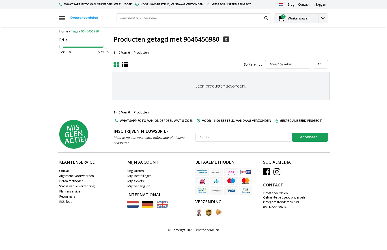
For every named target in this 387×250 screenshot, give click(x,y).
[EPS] (231, 172)
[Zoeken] (266, 18)
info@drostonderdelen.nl (281, 202)
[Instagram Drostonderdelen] (276, 173)
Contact (65, 171)
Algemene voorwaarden (76, 176)
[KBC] (216, 181)
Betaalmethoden (71, 181)
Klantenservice (69, 191)
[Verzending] (198, 213)
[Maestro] (231, 181)
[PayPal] (216, 190)
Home (63, 31)
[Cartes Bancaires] (216, 172)
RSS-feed (65, 201)
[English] (162, 207)
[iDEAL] (202, 181)
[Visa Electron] (245, 190)
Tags (74, 31)
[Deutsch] (147, 207)
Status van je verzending (77, 186)
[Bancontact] (202, 190)
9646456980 (90, 31)
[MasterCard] (245, 181)
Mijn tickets (135, 181)
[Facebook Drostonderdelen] (266, 173)
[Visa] (231, 190)
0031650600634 (274, 207)
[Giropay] (245, 172)
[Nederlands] (281, 4)
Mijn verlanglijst (138, 186)
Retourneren (68, 196)
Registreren (135, 171)
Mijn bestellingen (139, 176)
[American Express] (202, 172)
